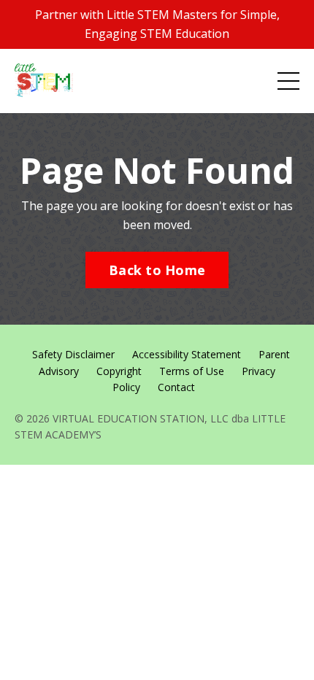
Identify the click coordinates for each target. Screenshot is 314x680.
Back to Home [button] (157, 270)
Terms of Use (191, 371)
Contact (176, 387)
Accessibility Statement (186, 354)
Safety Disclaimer (73, 354)
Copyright (119, 371)
